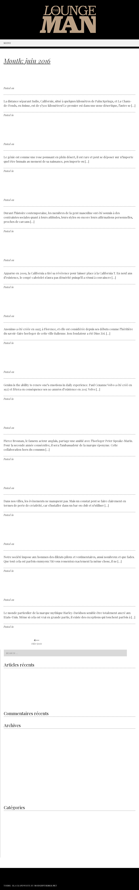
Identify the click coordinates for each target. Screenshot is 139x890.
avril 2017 (9, 783)
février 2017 (10, 788)
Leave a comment (32, 115)
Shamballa (17, 702)
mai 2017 (8, 778)
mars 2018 (9, 764)
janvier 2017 (10, 792)
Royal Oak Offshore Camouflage (20, 694)
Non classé (20, 626)
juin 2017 (8, 774)
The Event (19, 515)
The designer (21, 171)
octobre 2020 (10, 731)
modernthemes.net (46, 885)
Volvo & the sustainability (17, 672)
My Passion (9, 823)
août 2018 (8, 755)
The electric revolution (15, 687)
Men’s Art (19, 571)
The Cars (19, 287)
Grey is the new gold (16, 679)
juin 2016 (8, 797)
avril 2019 (9, 745)
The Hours (20, 459)
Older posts (36, 639)
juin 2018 (8, 759)
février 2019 (10, 750)
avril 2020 (9, 741)
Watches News (22, 343)
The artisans (21, 231)
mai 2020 (8, 736)
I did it (18, 115)
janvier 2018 (10, 769)
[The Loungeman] (70, 32)
